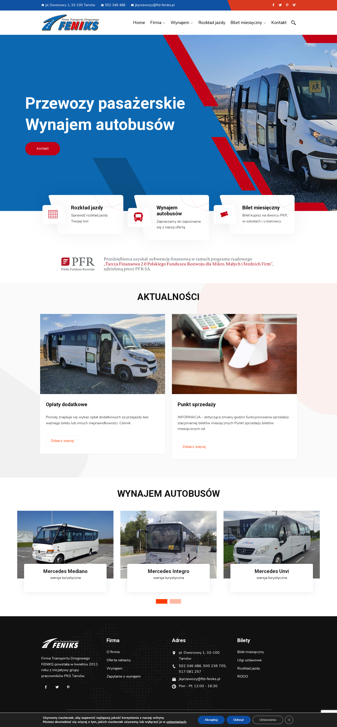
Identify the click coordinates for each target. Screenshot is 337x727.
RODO (242, 676)
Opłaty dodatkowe (66, 404)
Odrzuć (238, 720)
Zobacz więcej (62, 440)
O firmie (113, 651)
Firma (155, 23)
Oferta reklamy (119, 660)
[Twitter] (280, 5)
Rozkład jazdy (211, 23)
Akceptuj (211, 720)
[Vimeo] (294, 5)
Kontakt (279, 23)
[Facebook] (273, 5)
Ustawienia (268, 720)
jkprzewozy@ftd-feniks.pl (154, 5)
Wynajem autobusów (169, 210)
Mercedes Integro (168, 571)
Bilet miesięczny (246, 23)
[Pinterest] (287, 5)
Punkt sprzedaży (197, 404)
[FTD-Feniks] (70, 22)
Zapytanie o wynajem (124, 676)
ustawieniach (176, 722)
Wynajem (180, 23)
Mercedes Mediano (65, 571)
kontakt (43, 148)
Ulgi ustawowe (249, 660)
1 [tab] (161, 601)
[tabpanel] (65, 556)
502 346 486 (115, 5)
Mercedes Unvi (272, 571)
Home (139, 23)
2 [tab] (175, 601)
